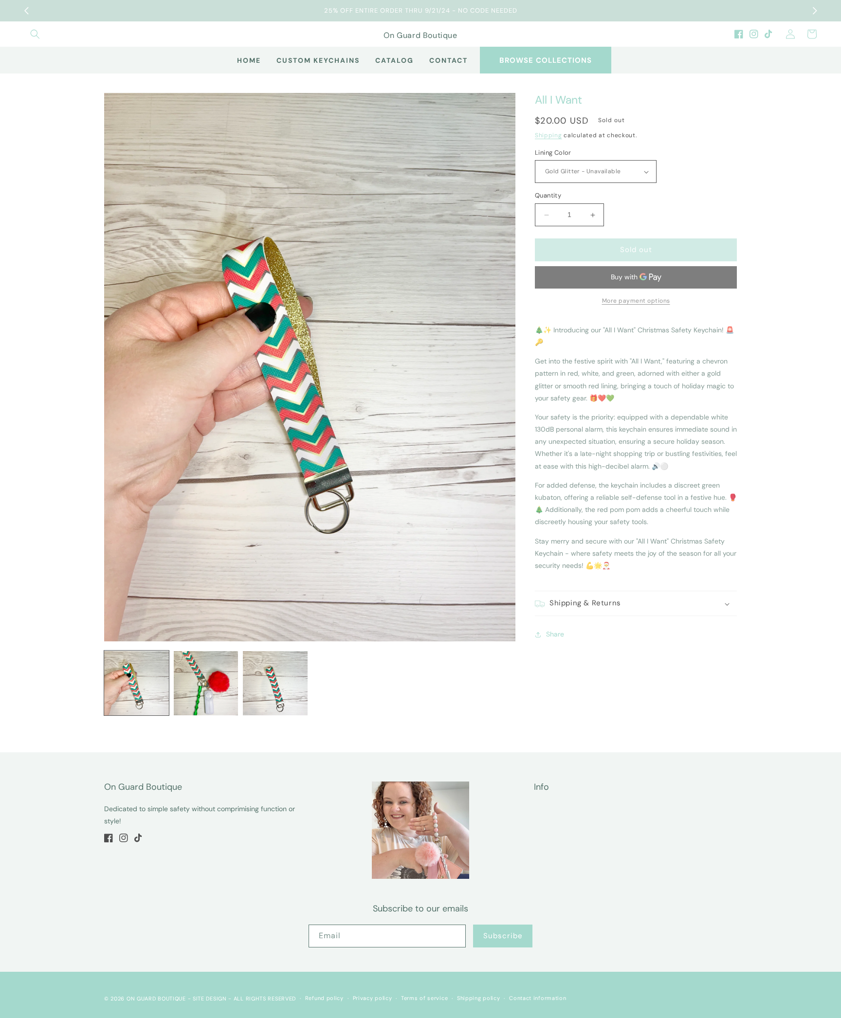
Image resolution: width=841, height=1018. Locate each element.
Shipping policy (478, 998)
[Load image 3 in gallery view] (275, 683)
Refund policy (324, 998)
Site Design (210, 998)
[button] (35, 34)
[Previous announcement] (26, 10)
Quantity (548, 196)
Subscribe (503, 936)
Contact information (537, 998)
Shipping (548, 136)
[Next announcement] (814, 10)
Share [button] (555, 634)
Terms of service (424, 998)
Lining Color (553, 152)
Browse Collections (545, 60)
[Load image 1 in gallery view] (136, 683)
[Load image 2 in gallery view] (206, 683)
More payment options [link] (636, 301)
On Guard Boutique (156, 998)
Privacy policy (372, 998)
